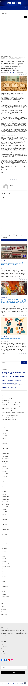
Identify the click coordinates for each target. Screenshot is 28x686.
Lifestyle (4, 576)
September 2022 (5, 534)
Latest (3, 571)
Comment (3, 200)
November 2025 (5, 453)
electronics (4, 410)
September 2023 (5, 504)
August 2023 (5, 506)
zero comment (20, 72)
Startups (4, 594)
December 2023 (5, 496)
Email (2, 223)
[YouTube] (9, 660)
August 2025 (5, 461)
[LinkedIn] (5, 660)
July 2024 (4, 481)
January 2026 (5, 448)
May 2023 (4, 514)
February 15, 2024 (5, 72)
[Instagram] (12, 660)
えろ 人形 (4, 418)
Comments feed (4, 611)
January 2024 (5, 494)
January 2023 (5, 524)
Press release (5, 586)
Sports (3, 591)
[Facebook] (2, 660)
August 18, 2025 (5, 341)
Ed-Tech (4, 558)
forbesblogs (5, 398)
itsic (3, 402)
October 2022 (5, 532)
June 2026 (4, 436)
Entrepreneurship (6, 566)
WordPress (10, 683)
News (3, 581)
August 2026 (5, 430)
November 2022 (5, 529)
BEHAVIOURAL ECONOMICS (10, 339)
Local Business (5, 579)
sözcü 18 (4, 406)
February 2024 (5, 491)
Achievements (5, 546)
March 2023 (4, 519)
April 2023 (4, 517)
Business (4, 551)
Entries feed (3, 609)
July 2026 (4, 433)
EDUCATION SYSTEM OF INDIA (9, 387)
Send (13, 672)
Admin (12, 185)
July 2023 (4, 509)
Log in (2, 606)
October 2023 (5, 501)
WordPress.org (4, 614)
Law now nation (5, 574)
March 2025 (4, 466)
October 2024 (5, 474)
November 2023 (5, 499)
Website (2, 229)
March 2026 (4, 443)
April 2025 (4, 463)
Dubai (3, 556)
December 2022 (5, 527)
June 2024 (4, 484)
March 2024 (4, 489)
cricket (3, 553)
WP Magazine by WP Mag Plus (19, 683)
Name (2, 217)
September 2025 (5, 458)
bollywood (4, 548)
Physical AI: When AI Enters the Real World (11, 15)
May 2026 (4, 438)
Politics (4, 584)
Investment (4, 568)
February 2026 (5, 446)
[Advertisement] (14, 37)
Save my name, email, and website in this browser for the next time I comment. (13, 236)
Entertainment (5, 563)
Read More (3, 353)
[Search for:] (20, 8)
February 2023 (5, 522)
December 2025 (5, 451)
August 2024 (5, 479)
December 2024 (5, 471)
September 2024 (5, 476)
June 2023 (4, 511)
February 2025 (5, 468)
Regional (4, 589)
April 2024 (4, 486)
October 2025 (5, 456)
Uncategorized (12, 72)
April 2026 (4, 441)
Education (4, 561)
